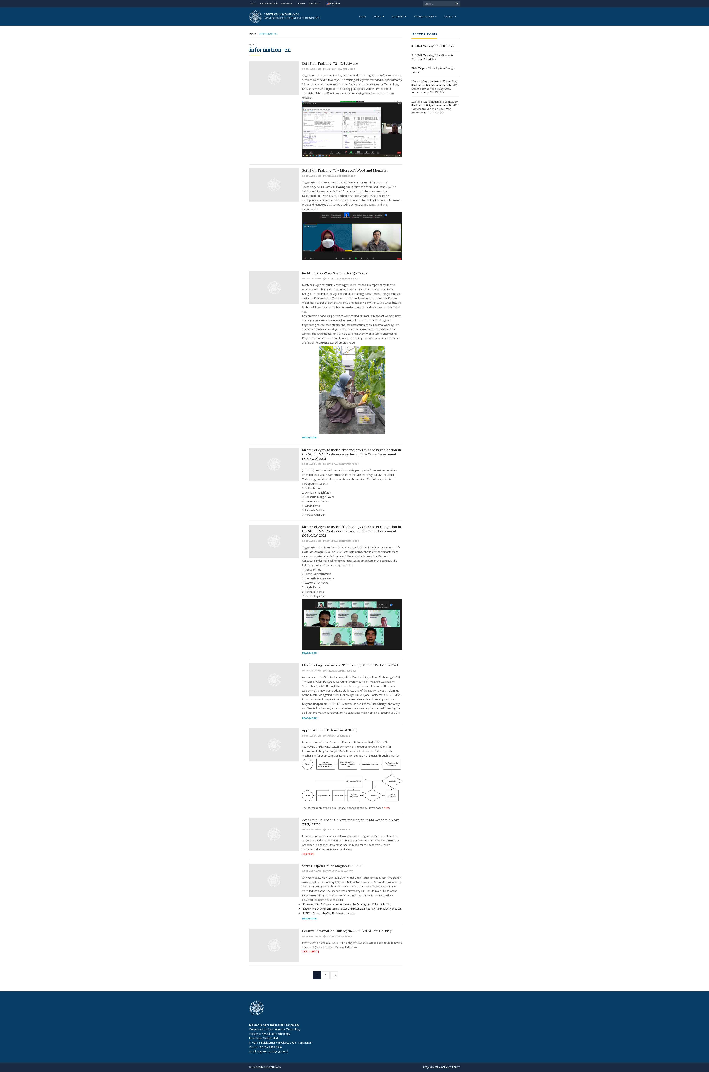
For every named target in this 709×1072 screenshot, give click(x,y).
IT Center (300, 3)
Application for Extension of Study (329, 730)
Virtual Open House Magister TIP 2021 (333, 866)
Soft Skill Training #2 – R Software (330, 63)
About (377, 16)
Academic (398, 16)
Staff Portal (286, 3)
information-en (311, 69)
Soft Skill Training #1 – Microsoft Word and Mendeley (345, 170)
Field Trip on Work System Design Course (335, 273)
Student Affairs (424, 16)
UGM (253, 3)
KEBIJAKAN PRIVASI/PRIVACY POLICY (441, 1067)
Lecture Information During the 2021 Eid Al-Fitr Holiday (347, 931)
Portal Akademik (268, 3)
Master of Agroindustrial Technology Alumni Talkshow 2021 (350, 665)
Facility (449, 16)
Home (362, 16)
